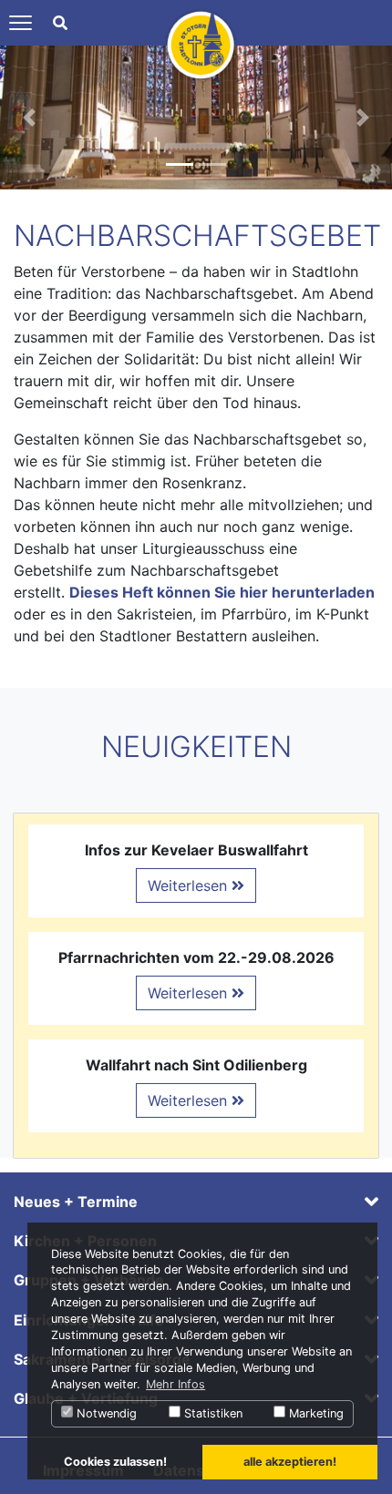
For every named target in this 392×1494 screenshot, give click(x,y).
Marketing (314, 1413)
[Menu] (20, 22)
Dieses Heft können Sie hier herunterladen (222, 592)
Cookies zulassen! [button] (115, 1461)
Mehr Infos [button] (175, 1384)
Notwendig (105, 1413)
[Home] (201, 44)
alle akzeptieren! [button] (289, 1461)
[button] (29, 117)
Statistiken (211, 1413)
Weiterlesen (190, 885)
